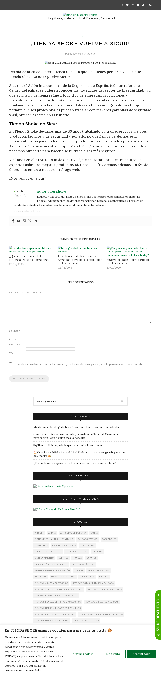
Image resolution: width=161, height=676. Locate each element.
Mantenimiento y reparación (52, 570)
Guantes (92, 558)
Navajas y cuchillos (63, 577)
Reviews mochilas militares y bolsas (101, 614)
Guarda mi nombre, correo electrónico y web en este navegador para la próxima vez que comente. (79, 364)
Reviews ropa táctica (86, 621)
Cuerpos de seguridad (48, 552)
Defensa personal (77, 552)
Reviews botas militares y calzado (93, 583)
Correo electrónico (16, 342)
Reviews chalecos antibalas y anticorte (59, 589)
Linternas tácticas (83, 564)
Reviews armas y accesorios (51, 583)
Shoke (80, 37)
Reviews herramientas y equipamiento (58, 608)
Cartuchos (41, 545)
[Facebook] (13, 221)
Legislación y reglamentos (51, 564)
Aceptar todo (141, 654)
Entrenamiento (44, 558)
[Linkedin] (35, 221)
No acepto (113, 654)
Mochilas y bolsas (99, 570)
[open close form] (158, 615)
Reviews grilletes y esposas (102, 602)
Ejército (97, 552)
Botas (94, 533)
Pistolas (104, 577)
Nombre (14, 330)
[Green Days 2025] (54, 486)
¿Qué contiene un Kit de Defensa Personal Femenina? (29, 258)
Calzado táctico (87, 539)
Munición (41, 577)
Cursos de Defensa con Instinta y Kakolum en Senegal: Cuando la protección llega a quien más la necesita (75, 436)
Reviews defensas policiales (105, 589)
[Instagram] (24, 221)
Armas (52, 533)
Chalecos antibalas (64, 545)
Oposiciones (87, 577)
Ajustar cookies (83, 654)
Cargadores (109, 539)
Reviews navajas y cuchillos (52, 621)
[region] (80, 650)
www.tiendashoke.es (26, 211)
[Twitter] (29, 221)
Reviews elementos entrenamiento (56, 596)
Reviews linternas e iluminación (55, 614)
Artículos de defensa (73, 533)
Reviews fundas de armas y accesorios (58, 602)
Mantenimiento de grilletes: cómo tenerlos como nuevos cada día (76, 427)
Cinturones (88, 545)
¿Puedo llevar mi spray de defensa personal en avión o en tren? (74, 463)
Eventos (63, 558)
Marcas (79, 570)
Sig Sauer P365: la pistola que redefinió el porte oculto (69, 445)
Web (11, 353)
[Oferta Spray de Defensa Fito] (56, 509)
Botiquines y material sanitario (54, 539)
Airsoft (39, 533)
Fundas (77, 558)
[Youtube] (18, 221)
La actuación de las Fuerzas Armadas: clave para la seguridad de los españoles (80, 259)
